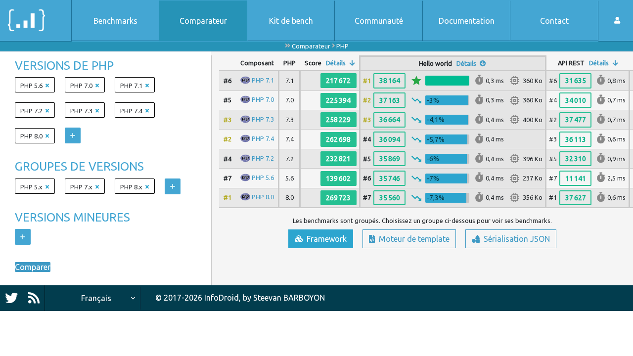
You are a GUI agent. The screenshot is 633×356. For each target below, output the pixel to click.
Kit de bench (291, 20)
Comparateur (203, 20)
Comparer (32, 267)
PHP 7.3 (263, 119)
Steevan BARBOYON (289, 297)
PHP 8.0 (263, 196)
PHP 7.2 (263, 157)
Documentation (467, 20)
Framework (326, 238)
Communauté (379, 20)
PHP (342, 46)
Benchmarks (115, 20)
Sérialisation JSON (516, 238)
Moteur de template (413, 238)
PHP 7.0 (263, 99)
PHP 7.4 (263, 138)
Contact (554, 20)
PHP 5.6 (263, 177)
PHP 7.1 (263, 80)
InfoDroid (221, 297)
